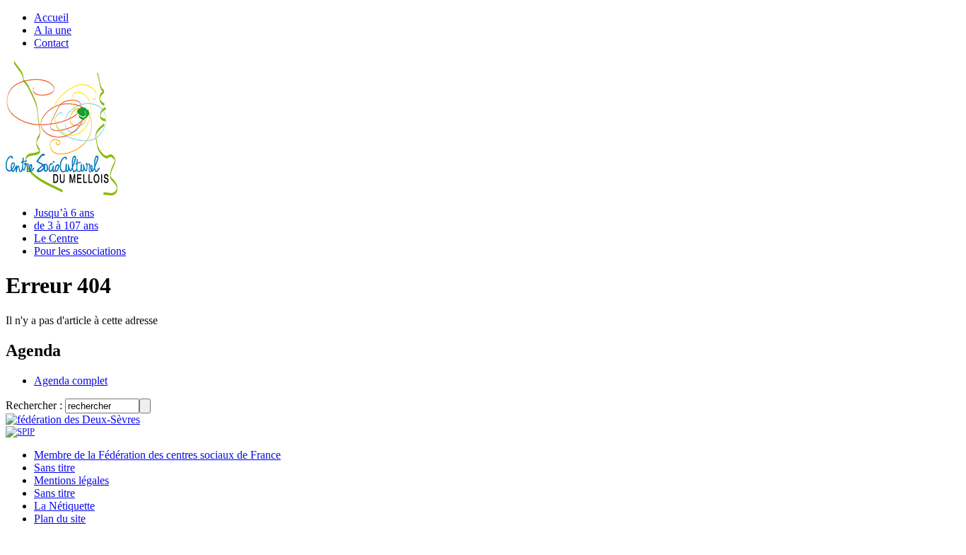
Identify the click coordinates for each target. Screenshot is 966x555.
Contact (51, 43)
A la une (52, 30)
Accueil (51, 17)
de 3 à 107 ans (66, 225)
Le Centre (56, 238)
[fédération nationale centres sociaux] (20, 431)
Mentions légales (71, 480)
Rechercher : (34, 405)
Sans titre (54, 468)
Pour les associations (80, 251)
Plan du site (60, 519)
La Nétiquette (64, 506)
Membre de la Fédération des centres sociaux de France (157, 455)
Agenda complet (70, 380)
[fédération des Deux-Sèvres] (73, 419)
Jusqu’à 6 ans (64, 213)
